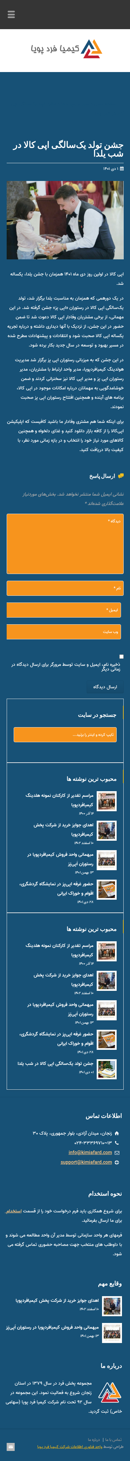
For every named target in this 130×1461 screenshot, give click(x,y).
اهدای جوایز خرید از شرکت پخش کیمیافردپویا (57, 1301)
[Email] (11, 1447)
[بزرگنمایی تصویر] (60, 182)
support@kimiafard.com (86, 1162)
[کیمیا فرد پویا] (65, 57)
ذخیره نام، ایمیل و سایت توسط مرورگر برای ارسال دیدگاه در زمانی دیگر (65, 667)
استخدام (13, 1211)
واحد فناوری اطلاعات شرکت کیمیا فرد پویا (69, 1446)
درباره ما (94, 1439)
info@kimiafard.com (90, 1153)
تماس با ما (113, 1439)
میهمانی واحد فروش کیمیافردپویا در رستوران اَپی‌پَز (52, 1327)
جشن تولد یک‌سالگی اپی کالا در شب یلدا (55, 1064)
